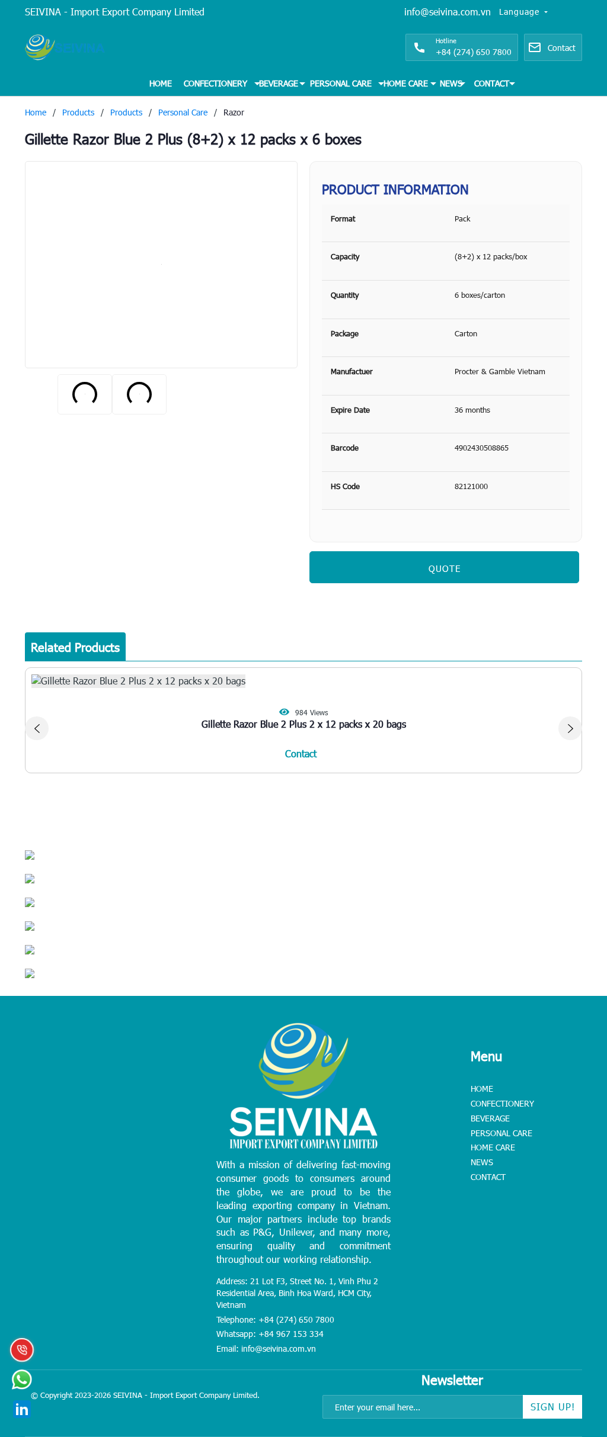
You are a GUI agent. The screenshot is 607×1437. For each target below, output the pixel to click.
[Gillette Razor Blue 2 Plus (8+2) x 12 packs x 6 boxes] (161, 265)
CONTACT (491, 83)
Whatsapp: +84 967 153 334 (270, 1333)
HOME (160, 83)
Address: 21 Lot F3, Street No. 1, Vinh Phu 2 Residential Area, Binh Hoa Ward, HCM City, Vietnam (297, 1292)
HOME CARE (406, 83)
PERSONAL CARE (341, 83)
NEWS (451, 83)
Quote (445, 568)
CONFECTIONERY (215, 83)
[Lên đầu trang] (571, 1354)
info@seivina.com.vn (447, 11)
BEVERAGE (278, 83)
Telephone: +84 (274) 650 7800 (275, 1319)
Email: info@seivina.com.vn (266, 1348)
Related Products (75, 646)
